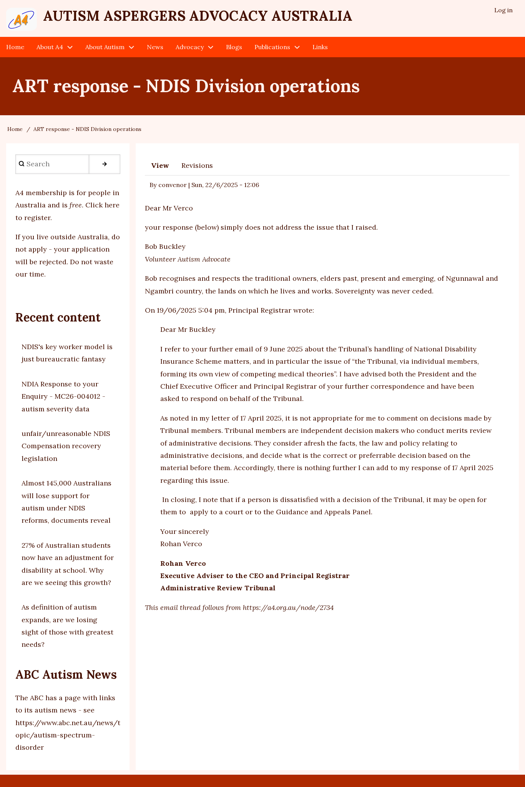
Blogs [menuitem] (234, 47)
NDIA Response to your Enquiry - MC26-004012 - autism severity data (63, 396)
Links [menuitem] (320, 47)
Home (15, 129)
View (160, 165)
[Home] (21, 19)
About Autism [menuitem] (105, 47)
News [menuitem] (155, 47)
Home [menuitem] (15, 47)
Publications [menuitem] (272, 47)
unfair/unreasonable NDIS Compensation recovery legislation (66, 446)
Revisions (197, 165)
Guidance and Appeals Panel (323, 511)
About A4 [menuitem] (50, 47)
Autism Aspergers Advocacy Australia (197, 16)
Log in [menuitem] (503, 10)
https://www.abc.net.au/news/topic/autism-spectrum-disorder (67, 735)
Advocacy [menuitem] (190, 47)
